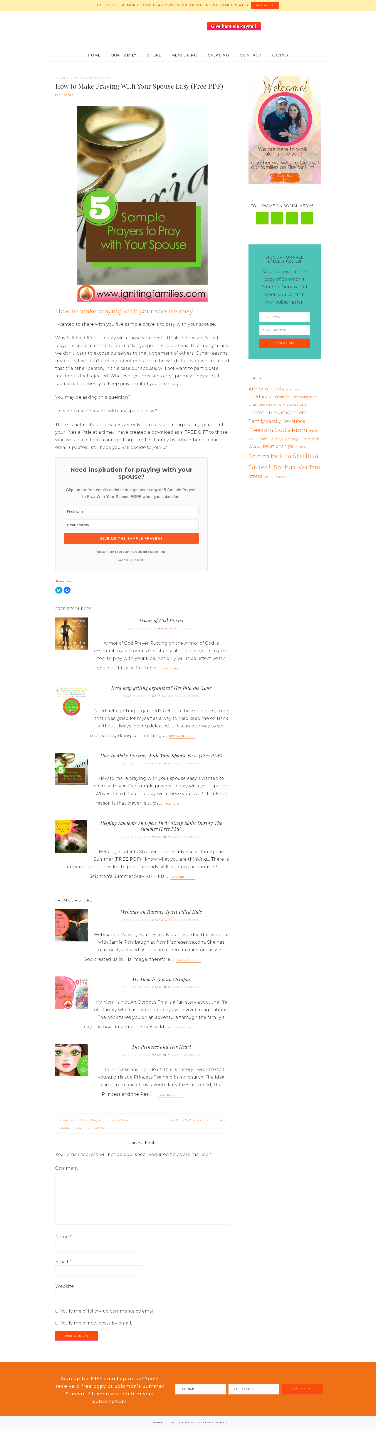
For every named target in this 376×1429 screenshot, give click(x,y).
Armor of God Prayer (161, 620)
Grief (251, 439)
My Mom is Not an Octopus (161, 979)
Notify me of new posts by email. (95, 1323)
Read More (170, 668)
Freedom (260, 430)
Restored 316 (218, 1422)
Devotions (296, 404)
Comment (66, 1168)
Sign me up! (265, 5)
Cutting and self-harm (271, 404)
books (298, 389)
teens (268, 477)
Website (64, 1286)
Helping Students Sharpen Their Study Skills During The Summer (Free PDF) (161, 826)
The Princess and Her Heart (161, 1046)
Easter (256, 412)
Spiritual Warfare (297, 467)
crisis (252, 405)
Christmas (281, 397)
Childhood (260, 396)
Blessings (288, 389)
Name (63, 1236)
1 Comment (186, 628)
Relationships (278, 446)
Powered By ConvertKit (131, 560)
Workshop (280, 477)
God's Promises (295, 430)
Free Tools (64, 95)
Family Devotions (285, 421)
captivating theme (190, 1422)
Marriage (291, 439)
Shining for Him (269, 456)
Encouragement (286, 412)
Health (261, 439)
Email (63, 1261)
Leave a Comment (98, 78)
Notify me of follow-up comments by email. (107, 1311)
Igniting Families (98, 29)
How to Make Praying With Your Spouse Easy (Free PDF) (161, 755)
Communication (304, 397)
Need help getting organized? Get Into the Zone (161, 688)
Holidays (276, 439)
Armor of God (264, 389)
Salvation (300, 447)
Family (256, 421)
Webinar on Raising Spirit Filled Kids (161, 911)
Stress (255, 476)
